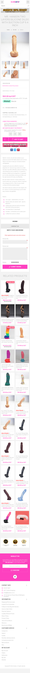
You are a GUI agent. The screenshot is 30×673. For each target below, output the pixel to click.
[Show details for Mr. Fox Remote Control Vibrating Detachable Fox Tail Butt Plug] (22, 517)
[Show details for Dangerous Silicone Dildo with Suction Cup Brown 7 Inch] (22, 287)
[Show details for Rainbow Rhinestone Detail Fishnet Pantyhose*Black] (7, 311)
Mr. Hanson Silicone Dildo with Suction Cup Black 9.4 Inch (7, 482)
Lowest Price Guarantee (8, 604)
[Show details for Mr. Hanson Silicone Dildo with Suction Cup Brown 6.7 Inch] (7, 447)
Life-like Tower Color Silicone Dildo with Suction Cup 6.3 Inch (7, 366)
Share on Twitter (15, 150)
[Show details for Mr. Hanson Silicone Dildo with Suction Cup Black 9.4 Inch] (7, 472)
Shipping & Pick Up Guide (8, 602)
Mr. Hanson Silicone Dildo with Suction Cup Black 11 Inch (22, 482)
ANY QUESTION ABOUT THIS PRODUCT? (12, 128)
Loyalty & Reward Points (8, 613)
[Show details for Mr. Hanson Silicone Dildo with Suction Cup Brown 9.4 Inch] (22, 447)
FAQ (3, 645)
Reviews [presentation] (15, 221)
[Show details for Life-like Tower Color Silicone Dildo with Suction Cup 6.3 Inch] (7, 356)
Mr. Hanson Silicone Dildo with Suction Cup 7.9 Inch (7, 435)
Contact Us (5, 631)
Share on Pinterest (18, 150)
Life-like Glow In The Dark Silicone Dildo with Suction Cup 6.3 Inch (22, 366)
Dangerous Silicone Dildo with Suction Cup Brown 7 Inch (22, 297)
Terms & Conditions (7, 620)
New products (5, 642)
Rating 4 (16, 262)
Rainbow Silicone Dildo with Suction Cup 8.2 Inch (7, 341)
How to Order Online (7, 609)
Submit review (16, 267)
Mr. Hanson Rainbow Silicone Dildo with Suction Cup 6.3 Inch (7, 527)
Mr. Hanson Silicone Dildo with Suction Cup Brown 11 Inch (7, 505)
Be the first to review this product (10, 85)
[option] (15, 10)
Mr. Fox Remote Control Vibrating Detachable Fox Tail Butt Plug (22, 527)
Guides (3, 635)
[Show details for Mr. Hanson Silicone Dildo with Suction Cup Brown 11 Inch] (7, 495)
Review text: (6, 246)
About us (4, 623)
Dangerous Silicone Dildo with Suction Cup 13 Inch (7, 297)
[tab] (15, 221)
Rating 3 (15, 262)
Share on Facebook (11, 150)
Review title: (5, 238)
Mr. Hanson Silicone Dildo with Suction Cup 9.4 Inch (22, 412)
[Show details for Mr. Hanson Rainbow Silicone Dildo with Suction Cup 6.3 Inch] (7, 517)
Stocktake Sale (10, 282)
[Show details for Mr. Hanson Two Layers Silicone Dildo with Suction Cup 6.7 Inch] (7, 402)
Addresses (4, 655)
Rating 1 (12, 262)
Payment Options (6, 611)
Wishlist (4, 660)
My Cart (4, 657)
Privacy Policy (5, 618)
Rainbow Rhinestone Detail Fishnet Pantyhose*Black (7, 320)
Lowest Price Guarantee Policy (10, 125)
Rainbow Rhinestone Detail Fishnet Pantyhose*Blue (22, 320)
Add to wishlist (10, 134)
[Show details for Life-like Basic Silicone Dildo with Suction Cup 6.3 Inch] (22, 332)
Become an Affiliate (7, 625)
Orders (3, 653)
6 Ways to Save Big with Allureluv (10, 606)
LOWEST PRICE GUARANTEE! (10, 121)
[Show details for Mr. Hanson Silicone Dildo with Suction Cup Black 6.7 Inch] (22, 425)
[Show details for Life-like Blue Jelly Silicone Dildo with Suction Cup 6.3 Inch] (7, 379)
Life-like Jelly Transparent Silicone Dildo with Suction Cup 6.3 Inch (22, 389)
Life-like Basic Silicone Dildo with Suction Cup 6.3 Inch (22, 342)
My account (5, 650)
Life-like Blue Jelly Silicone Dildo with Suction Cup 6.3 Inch (7, 389)
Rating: (4, 262)
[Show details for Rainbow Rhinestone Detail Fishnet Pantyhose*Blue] (22, 311)
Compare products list (7, 640)
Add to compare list (15, 134)
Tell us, (24, 130)
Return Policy (5, 616)
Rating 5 (18, 262)
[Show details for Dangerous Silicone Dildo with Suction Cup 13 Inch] (7, 287)
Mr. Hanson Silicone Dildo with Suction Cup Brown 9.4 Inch (22, 457)
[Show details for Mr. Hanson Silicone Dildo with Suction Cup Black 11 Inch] (22, 472)
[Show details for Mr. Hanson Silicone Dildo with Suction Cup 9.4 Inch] (22, 402)
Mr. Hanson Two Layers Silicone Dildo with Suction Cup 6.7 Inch (7, 412)
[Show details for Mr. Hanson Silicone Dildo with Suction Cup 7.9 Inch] (7, 425)
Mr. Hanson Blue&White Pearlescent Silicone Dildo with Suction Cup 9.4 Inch (22, 505)
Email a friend (19, 134)
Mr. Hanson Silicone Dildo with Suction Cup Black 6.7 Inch (22, 435)
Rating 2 (13, 262)
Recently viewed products (8, 638)
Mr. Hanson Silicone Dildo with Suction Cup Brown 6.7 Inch (7, 458)
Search (28, 5)
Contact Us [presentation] (15, 226)
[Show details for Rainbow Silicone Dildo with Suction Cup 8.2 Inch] (7, 332)
